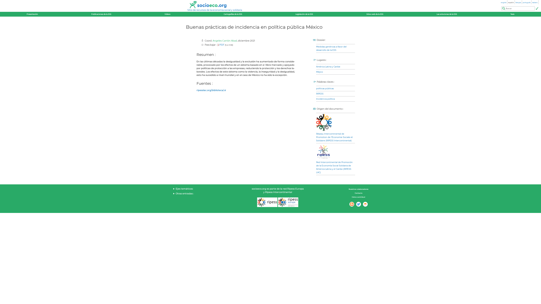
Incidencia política (325, 99)
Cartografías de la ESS (233, 14)
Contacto (358, 193)
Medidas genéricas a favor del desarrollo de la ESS (331, 48)
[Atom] (351, 204)
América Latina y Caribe (328, 66)
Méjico (319, 72)
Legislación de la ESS (304, 14)
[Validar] (537, 8)
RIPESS (319, 93)
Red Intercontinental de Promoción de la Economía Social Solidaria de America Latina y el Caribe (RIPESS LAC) (334, 167)
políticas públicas (325, 88)
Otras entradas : (185, 193)
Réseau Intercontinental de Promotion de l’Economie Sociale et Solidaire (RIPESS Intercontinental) (334, 137)
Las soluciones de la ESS (447, 14)
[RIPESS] (267, 202)
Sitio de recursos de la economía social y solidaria (214, 10)
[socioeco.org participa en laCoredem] (365, 204)
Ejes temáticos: (184, 188)
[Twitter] (358, 204)
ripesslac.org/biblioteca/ (210, 90)
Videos (167, 14)
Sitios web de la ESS (374, 14)
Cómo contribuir (358, 197)
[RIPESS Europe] (288, 202)
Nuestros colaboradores (358, 189)
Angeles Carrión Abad (225, 40)
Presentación (32, 14)
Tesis (512, 14)
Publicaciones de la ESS (101, 14)
